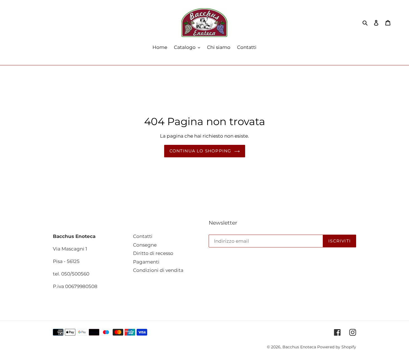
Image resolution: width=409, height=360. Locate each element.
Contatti (142, 236)
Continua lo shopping (200, 150)
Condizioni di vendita (158, 270)
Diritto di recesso (153, 253)
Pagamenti (146, 262)
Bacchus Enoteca (299, 346)
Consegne (145, 245)
